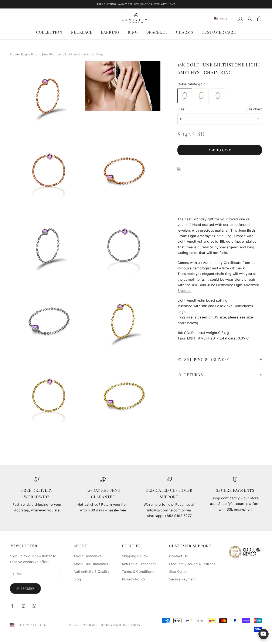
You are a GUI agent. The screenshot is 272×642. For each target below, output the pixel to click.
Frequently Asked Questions (192, 564)
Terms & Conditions (138, 571)
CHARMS (184, 32)
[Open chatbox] (263, 634)
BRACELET (156, 32)
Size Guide (178, 571)
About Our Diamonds (91, 564)
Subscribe (25, 588)
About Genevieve (88, 556)
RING (133, 32)
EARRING (110, 32)
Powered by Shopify (126, 625)
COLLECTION (49, 32)
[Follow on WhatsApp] (34, 606)
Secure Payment (182, 579)
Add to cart (219, 150)
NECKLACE (82, 32)
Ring (24, 54)
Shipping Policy (134, 556)
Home (14, 54)
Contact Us (178, 556)
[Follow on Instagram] (23, 606)
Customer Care (219, 32)
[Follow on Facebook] (12, 606)
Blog (77, 579)
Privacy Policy (133, 579)
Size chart (253, 109)
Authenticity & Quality (91, 571)
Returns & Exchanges (139, 564)
